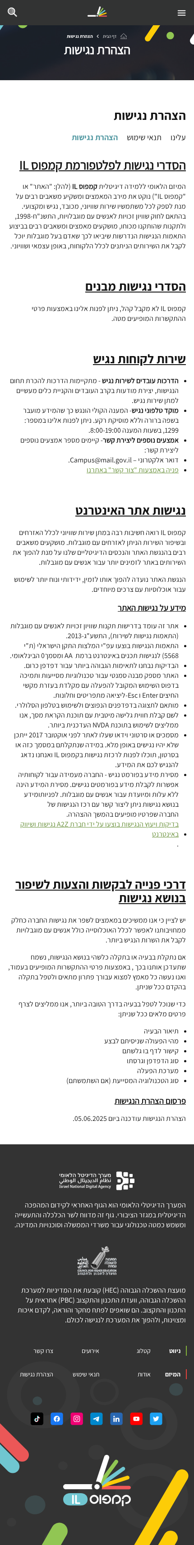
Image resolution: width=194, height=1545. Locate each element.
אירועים (90, 1351)
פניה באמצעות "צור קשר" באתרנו (133, 470)
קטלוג (144, 1351)
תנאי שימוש (144, 137)
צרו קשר (43, 1351)
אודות (144, 1374)
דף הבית (109, 36)
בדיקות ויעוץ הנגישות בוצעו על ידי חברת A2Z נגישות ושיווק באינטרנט (99, 829)
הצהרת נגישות (95, 137)
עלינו (178, 137)
